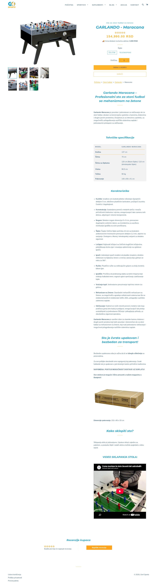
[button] (120, 33)
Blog (112, 5)
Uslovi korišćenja (14, 574)
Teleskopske (125, 52)
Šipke (120, 48)
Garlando (118, 82)
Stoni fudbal (107, 82)
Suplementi (98, 5)
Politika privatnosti (15, 578)
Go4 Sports (144, 574)
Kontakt (135, 5)
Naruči (120, 74)
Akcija (124, 5)
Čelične (112, 52)
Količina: (114, 60)
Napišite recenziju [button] (99, 548)
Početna (69, 5)
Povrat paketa (13, 581)
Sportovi (81, 5)
